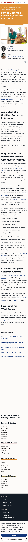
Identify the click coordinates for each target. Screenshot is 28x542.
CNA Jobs (12, 458)
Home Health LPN (5, 448)
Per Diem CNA (4, 465)
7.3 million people (13, 70)
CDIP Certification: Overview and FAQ (11, 353)
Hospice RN (4, 430)
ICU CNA (3, 462)
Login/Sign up (18, 2)
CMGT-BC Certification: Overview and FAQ (13, 356)
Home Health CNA (5, 469)
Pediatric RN (4, 434)
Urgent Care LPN (5, 452)
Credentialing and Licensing (8, 9)
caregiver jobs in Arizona (8, 320)
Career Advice (4, 7)
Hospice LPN (4, 450)
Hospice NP (4, 479)
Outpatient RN (4, 438)
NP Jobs (11, 476)
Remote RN (4, 432)
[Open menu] (25, 2)
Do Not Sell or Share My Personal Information (15, 530)
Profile (5, 500)
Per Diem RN (4, 436)
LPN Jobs (12, 442)
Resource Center (8, 518)
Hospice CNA (4, 467)
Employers (6, 512)
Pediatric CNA (4, 464)
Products (6, 515)
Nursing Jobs (7, 502)
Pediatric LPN (4, 446)
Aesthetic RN (4, 426)
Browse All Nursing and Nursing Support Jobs (11, 416)
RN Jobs (11, 423)
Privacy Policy (3, 530)
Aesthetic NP (4, 483)
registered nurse (16, 300)
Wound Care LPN (5, 453)
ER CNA (3, 471)
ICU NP (3, 487)
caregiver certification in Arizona (11, 99)
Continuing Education (14, 7)
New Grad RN (4, 428)
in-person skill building (19, 199)
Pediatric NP (4, 481)
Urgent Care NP (4, 485)
